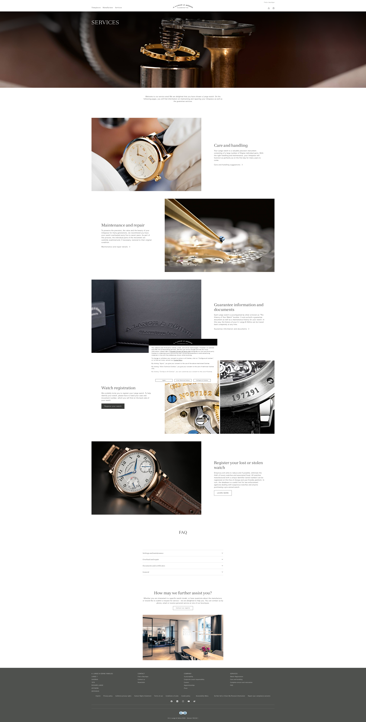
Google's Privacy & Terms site (180, 351)
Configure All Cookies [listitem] (202, 380)
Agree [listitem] (164, 380)
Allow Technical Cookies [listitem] (183, 380)
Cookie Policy (178, 360)
